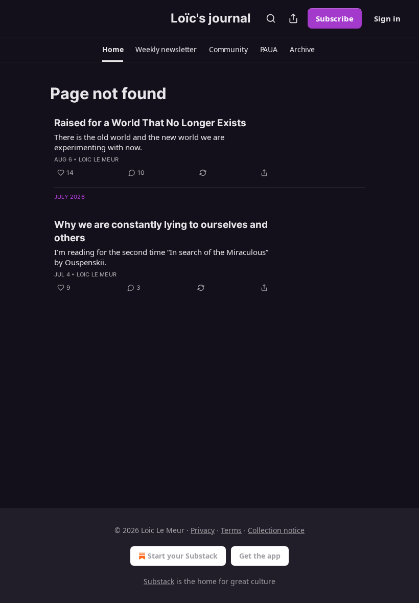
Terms (231, 530)
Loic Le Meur (99, 159)
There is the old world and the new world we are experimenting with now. (139, 142)
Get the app (260, 556)
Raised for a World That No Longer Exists (150, 123)
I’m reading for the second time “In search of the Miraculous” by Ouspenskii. (161, 257)
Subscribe (335, 18)
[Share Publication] (293, 18)
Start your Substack (183, 556)
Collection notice (276, 530)
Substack (159, 581)
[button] (112, 49)
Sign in (387, 18)
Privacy (203, 530)
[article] (209, 147)
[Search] (271, 18)
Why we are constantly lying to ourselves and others (161, 231)
